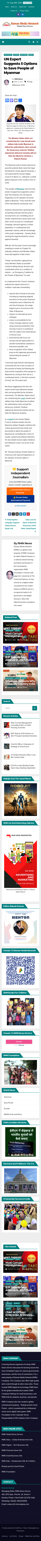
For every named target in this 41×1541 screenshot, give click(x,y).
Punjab (8, 654)
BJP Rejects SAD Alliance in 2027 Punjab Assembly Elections (20, 660)
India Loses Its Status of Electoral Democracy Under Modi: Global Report (28, 524)
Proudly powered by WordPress (12, 1528)
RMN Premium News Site (12, 1450)
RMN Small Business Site (12, 1456)
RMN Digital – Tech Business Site (15, 1445)
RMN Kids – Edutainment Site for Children (18, 1461)
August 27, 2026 (14, 1269)
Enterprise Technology (13, 1306)
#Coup (29, 82)
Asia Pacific (8, 54)
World (31, 54)
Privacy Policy (24, 11)
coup (23, 398)
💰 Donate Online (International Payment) (20, 498)
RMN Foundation (8, 1472)
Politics (32, 651)
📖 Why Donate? (20, 505)
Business (17, 1303)
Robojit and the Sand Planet (13, 1466)
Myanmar (20, 189)
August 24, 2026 (14, 1318)
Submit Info (22, 7)
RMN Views (24, 54)
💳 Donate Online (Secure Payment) (20, 491)
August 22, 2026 (14, 1343)
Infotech (26, 1306)
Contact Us (14, 11)
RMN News (19, 79)
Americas (7, 1097)
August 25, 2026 (14, 1294)
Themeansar (20, 1531)
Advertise (31, 7)
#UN (23, 85)
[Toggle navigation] (37, 42)
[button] (29, 42)
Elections (18, 651)
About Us (14, 7)
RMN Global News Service (12, 1434)
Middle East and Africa (13, 1114)
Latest (17, 630)
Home (7, 7)
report (10, 419)
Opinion (16, 54)
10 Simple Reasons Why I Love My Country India (20, 682)
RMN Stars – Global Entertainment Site (17, 1440)
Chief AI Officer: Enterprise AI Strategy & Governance (19, 1315)
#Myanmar (16, 85)
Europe (7, 1108)
